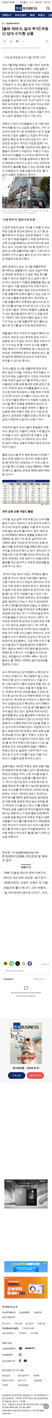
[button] (47, 2)
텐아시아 (22, 1380)
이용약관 (41, 1323)
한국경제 (6, 1375)
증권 (32, 15)
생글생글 (38, 1380)
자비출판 (23, 2)
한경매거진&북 (8, 2)
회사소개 (6, 1323)
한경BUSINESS (12, 23)
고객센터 (22, 1333)
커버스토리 (20, 15)
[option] (26, 1193)
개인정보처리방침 (10, 1328)
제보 (31, 2)
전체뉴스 (6, 15)
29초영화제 (23, 1385)
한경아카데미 (8, 1380)
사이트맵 (34, 1333)
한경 (9, 1312)
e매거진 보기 (35, 1075)
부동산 (41, 15)
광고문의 (30, 1323)
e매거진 (38, 2)
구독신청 (16, 1075)
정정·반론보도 (8, 1333)
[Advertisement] (26, 1131)
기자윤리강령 (28, 1328)
